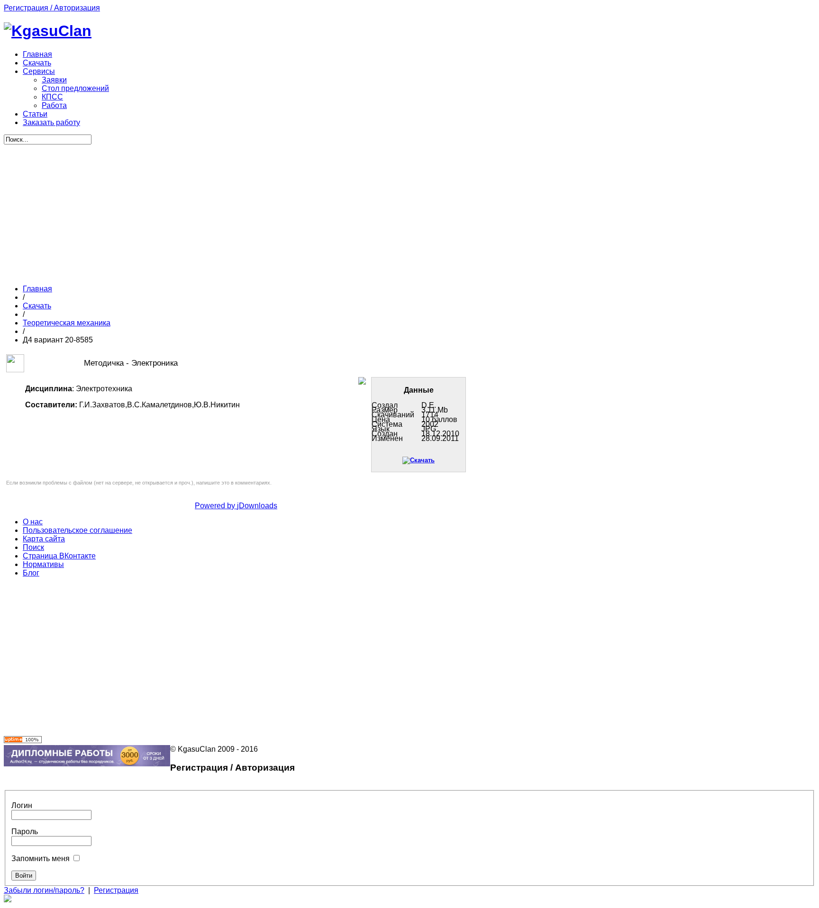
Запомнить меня (40, 858)
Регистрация (116, 890)
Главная (37, 289)
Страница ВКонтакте (59, 556)
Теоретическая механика (66, 323)
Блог (31, 573)
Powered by (216, 506)
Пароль (24, 831)
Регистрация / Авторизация (52, 8)
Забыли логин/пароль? (44, 890)
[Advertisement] (236, 210)
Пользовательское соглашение (77, 530)
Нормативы (43, 564)
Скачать (37, 306)
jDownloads (257, 506)
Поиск (33, 547)
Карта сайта (44, 539)
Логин (21, 805)
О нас (33, 522)
